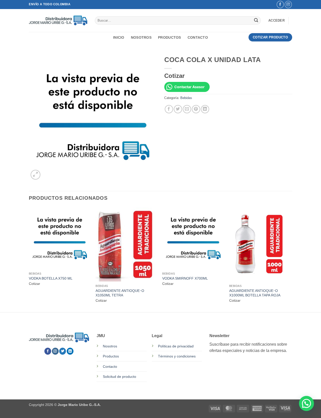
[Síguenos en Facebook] (280, 4)
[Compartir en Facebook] (169, 109)
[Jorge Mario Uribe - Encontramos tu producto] (58, 20)
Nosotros (141, 37)
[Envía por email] (187, 109)
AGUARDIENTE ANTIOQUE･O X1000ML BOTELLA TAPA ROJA (254, 293)
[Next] (290, 259)
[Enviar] (256, 20)
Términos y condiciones (177, 356)
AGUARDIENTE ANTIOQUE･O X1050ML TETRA (120, 293)
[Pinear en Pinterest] (196, 109)
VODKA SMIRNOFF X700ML (185, 278)
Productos (169, 37)
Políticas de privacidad (176, 346)
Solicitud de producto (119, 377)
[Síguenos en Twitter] (62, 351)
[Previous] (29, 259)
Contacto (198, 37)
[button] (276, 20)
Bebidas (186, 98)
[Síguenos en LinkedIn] (70, 351)
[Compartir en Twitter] (178, 109)
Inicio (118, 37)
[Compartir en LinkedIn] (205, 109)
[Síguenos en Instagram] (288, 4)
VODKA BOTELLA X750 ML (50, 278)
